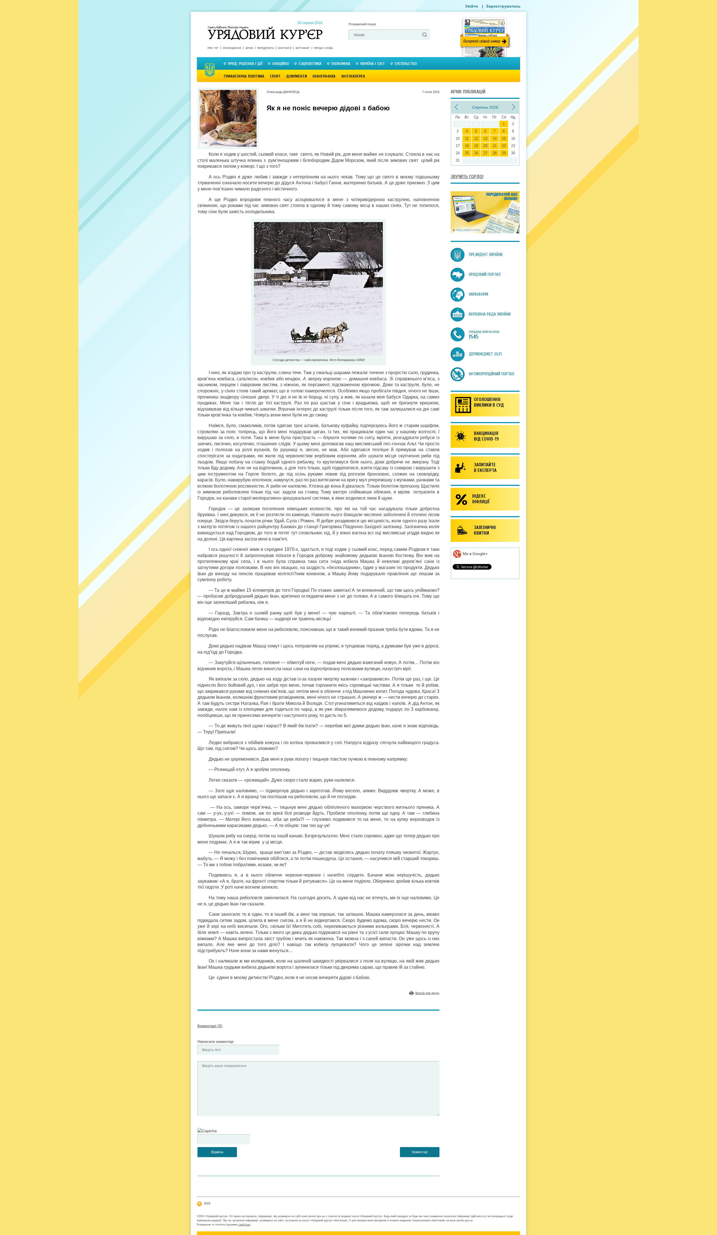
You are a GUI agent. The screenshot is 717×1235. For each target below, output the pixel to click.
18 (467, 146)
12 (476, 138)
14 (495, 138)
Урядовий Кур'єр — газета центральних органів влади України (265, 27)
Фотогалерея (353, 76)
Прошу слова (323, 48)
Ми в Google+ (475, 553)
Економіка (340, 63)
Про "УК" (213, 48)
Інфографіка (324, 76)
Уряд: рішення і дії (245, 63)
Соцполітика (310, 63)
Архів (249, 48)
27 (485, 153)
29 (504, 153)
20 (485, 146)
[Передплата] (485, 232)
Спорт (275, 76)
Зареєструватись (503, 6)
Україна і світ (372, 63)
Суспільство (406, 63)
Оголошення (232, 48)
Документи (296, 76)
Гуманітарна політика (244, 76)
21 (495, 146)
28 (495, 153)
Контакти (284, 48)
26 (476, 153)
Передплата (265, 48)
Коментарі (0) (209, 1026)
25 (467, 153)
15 (504, 138)
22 (504, 146)
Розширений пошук (362, 24)
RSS (207, 1203)
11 (467, 138)
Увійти (471, 6)
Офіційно (280, 63)
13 (485, 138)
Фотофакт (302, 48)
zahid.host (244, 1224)
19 (476, 146)
